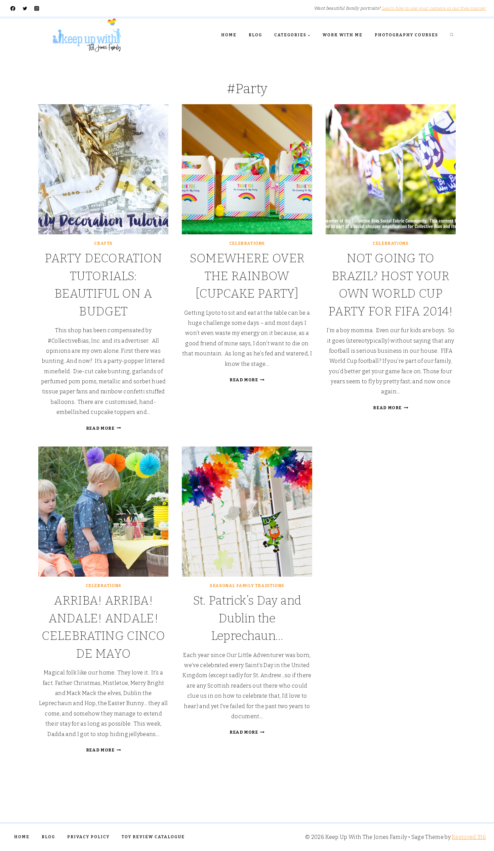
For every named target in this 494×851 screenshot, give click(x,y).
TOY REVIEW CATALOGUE (153, 837)
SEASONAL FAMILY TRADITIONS (247, 585)
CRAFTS (103, 243)
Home (229, 35)
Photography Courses (406, 35)
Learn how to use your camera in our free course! (434, 8)
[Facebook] (13, 8)
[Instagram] (37, 8)
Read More (103, 428)
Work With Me (343, 35)
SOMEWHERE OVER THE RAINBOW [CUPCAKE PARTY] (247, 276)
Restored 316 (469, 837)
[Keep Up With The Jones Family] (86, 35)
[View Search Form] (452, 35)
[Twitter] (25, 8)
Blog (255, 35)
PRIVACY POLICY (88, 837)
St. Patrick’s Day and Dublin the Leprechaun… (247, 618)
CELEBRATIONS (247, 243)
